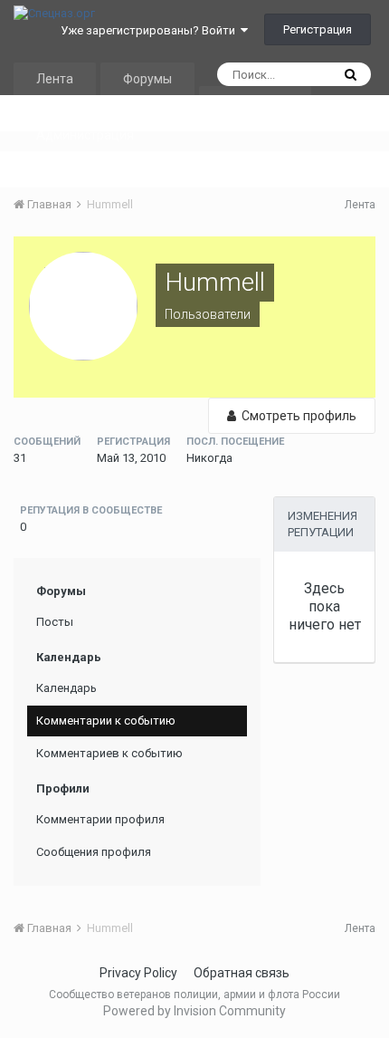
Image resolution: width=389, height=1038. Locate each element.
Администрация (85, 135)
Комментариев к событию (109, 753)
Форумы (147, 79)
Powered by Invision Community (194, 1011)
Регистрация (317, 29)
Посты (54, 622)
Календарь (255, 102)
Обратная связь (241, 973)
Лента (54, 79)
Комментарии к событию (106, 720)
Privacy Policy (138, 973)
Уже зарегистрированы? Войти (151, 30)
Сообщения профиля (93, 852)
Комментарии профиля (100, 819)
